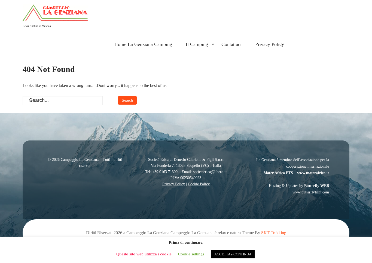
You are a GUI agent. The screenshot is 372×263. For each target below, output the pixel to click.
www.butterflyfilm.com (310, 192)
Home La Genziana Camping (143, 44)
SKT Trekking (273, 232)
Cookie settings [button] (191, 254)
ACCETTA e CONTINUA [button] (232, 254)
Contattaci (231, 44)
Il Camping (197, 44)
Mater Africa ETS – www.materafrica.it (296, 173)
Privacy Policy (269, 44)
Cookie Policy (199, 184)
